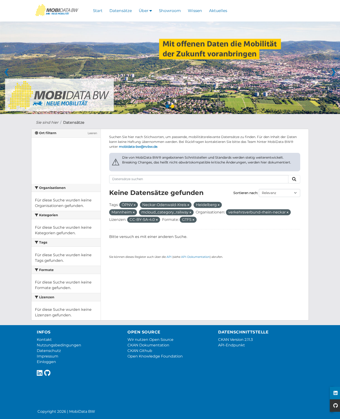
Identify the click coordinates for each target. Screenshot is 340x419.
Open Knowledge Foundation (155, 356)
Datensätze (120, 10)
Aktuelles (218, 10)
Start (97, 10)
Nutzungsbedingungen (59, 345)
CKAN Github (139, 350)
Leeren (92, 133)
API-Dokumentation (195, 257)
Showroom (170, 10)
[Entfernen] (135, 205)
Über (144, 10)
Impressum (47, 356)
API (169, 257)
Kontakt (44, 339)
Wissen (195, 10)
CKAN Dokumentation (148, 345)
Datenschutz (49, 350)
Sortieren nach (245, 193)
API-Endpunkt (231, 345)
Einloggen (46, 362)
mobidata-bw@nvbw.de (138, 147)
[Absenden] (294, 179)
